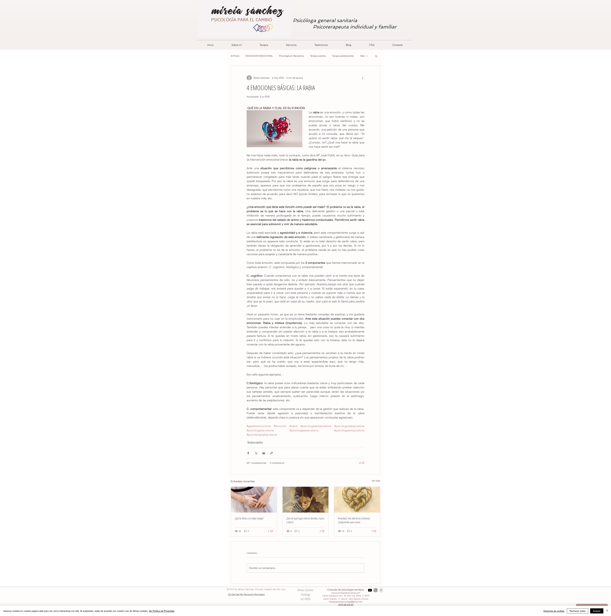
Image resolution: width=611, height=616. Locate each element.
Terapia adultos (318, 55)
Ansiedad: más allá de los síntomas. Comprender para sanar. (354, 520)
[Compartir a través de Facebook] (248, 453)
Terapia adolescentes (343, 55)
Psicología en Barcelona (291, 55)
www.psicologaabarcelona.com (345, 592)
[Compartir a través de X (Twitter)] (255, 453)
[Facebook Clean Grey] (381, 590)
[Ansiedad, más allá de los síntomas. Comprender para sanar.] (357, 500)
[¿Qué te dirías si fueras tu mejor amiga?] (254, 500)
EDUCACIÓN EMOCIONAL (259, 55)
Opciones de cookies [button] (553, 610)
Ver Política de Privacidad (161, 610)
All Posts (235, 55)
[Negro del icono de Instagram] (375, 590)
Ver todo (376, 480)
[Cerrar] (607, 610)
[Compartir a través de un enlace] (271, 453)
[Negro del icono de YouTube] (370, 590)
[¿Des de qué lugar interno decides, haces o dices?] (306, 500)
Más (362, 55)
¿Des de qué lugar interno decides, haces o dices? (305, 520)
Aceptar (597, 610)
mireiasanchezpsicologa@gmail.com (345, 601)
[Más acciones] (362, 78)
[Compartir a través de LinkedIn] (263, 453)
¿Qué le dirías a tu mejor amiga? (249, 518)
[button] (376, 56)
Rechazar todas (578, 610)
